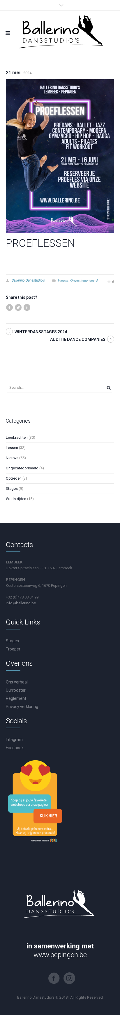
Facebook (15, 747)
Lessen (12, 447)
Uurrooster (16, 690)
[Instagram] (69, 978)
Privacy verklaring (22, 706)
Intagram (14, 739)
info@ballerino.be (21, 603)
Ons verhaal (17, 682)
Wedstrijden (16, 499)
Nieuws (63, 280)
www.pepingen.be (60, 955)
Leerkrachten (17, 437)
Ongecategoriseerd (84, 280)
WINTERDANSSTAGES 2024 (41, 331)
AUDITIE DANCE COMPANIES (77, 339)
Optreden (14, 478)
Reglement (16, 698)
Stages (12, 488)
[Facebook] (54, 978)
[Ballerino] (60, 31)
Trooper (13, 649)
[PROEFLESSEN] (60, 156)
